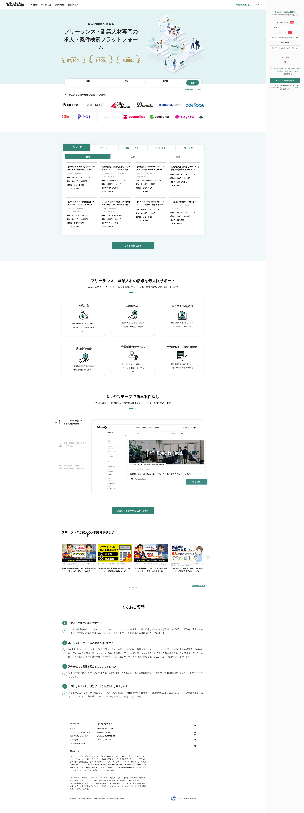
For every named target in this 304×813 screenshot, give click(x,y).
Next (208, 557)
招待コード (285, 42)
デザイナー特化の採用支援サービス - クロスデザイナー (112, 759)
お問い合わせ (81, 798)
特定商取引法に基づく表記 (115, 798)
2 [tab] (60, 444)
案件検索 (34, 5)
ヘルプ (72, 729)
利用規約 (297, 68)
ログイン (259, 5)
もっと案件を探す (133, 245)
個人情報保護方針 (100, 798)
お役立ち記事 (73, 5)
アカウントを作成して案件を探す (133, 510)
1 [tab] (60, 422)
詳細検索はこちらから (193, 89)
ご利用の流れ (60, 5)
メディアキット (76, 740)
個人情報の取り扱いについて (288, 71)
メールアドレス (282, 22)
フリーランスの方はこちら (80, 732)
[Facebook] (195, 750)
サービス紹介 (46, 5)
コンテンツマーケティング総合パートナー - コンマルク (93, 770)
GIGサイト (74, 756)
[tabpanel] (79, 560)
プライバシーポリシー (281, 68)
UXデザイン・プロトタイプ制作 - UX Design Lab (99, 756)
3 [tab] (60, 467)
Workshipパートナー (77, 743)
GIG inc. (181, 798)
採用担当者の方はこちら (79, 736)
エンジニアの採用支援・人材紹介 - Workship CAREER (101, 764)
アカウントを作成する (285, 80)
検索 (193, 83)
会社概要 (73, 798)
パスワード (282, 32)
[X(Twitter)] (195, 746)
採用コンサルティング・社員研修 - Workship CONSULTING (123, 767)
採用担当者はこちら (243, 5)
